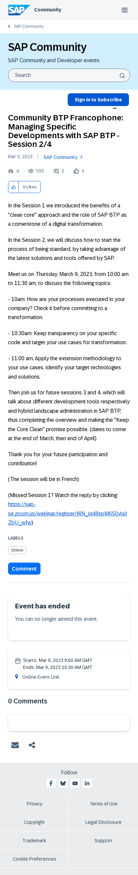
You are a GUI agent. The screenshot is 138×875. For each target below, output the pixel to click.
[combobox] (69, 75)
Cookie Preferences (34, 859)
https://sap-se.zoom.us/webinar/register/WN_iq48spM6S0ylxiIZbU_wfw (67, 513)
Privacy (34, 803)
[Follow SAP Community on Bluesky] (63, 783)
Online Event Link (40, 677)
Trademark (34, 840)
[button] (13, 187)
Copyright (34, 822)
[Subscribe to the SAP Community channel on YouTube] (75, 783)
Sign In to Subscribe (98, 99)
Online (17, 550)
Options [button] (115, 108)
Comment (24, 569)
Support (103, 840)
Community (47, 9)
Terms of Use (104, 803)
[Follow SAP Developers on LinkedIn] (87, 783)
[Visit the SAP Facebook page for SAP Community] (51, 783)
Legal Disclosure (103, 822)
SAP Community (29, 26)
